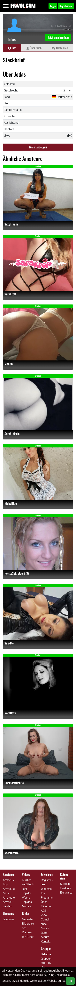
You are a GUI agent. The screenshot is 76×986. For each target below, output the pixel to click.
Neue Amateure (9, 895)
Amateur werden (8, 904)
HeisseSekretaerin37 (16, 573)
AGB (43, 910)
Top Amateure (9, 886)
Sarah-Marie (11, 434)
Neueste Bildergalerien (28, 923)
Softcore (65, 884)
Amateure (9, 880)
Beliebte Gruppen (46, 956)
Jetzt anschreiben (58, 37)
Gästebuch (61, 48)
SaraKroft (10, 294)
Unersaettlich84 (14, 783)
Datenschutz (45, 935)
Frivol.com (23, 6)
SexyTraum (11, 224)
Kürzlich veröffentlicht (28, 884)
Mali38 (8, 364)
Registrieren (47, 882)
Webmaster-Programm (47, 893)
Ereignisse (66, 892)
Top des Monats (27, 904)
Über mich (35, 48)
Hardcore (65, 888)
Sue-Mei (9, 643)
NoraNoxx (10, 713)
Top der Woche (26, 895)
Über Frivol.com (47, 904)
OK (70, 981)
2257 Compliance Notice (45, 921)
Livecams (8, 919)
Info (13, 48)
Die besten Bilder (28, 934)
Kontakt (45, 941)
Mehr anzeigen (38, 147)
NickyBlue (10, 503)
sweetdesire (11, 853)
